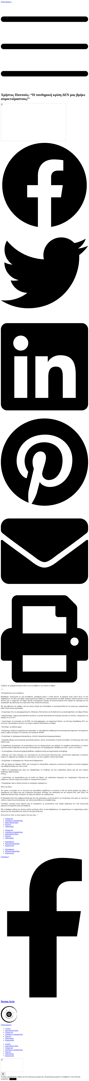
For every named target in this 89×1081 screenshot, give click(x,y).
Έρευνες (8, 824)
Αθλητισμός (9, 826)
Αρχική (7, 1028)
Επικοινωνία (9, 845)
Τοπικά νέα (9, 819)
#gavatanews (9, 842)
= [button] (2, 689)
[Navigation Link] (9, 1023)
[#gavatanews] (6, 2)
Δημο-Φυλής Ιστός (11, 822)
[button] (44, 185)
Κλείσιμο (13, 1079)
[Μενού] (44, 89)
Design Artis (8, 1001)
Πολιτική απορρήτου (12, 844)
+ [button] (1, 689)
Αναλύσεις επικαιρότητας (14, 821)
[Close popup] (3, 1074)
